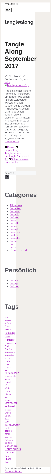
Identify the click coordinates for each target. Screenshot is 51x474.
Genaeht (14, 226)
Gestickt (14, 235)
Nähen (7, 385)
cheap (10, 332)
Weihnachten (9, 440)
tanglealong (11, 150)
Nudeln (8, 382)
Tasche (7, 428)
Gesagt (14, 229)
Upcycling (8, 437)
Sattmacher (11, 403)
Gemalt (11, 147)
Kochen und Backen (14, 244)
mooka (7, 379)
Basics (7, 326)
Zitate (8, 459)
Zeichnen (8, 443)
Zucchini (8, 462)
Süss (7, 421)
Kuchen (8, 361)
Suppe (7, 419)
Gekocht (14, 220)
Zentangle (11, 445)
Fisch (7, 346)
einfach (10, 340)
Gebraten (15, 211)
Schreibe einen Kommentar (16, 161)
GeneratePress (13, 471)
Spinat (8, 416)
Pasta (8, 394)
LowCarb (8, 367)
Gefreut (14, 217)
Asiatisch (8, 320)
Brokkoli (8, 329)
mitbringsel (9, 370)
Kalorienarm (10, 352)
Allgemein (16, 205)
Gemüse (8, 349)
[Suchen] (7, 177)
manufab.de (12, 3)
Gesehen (15, 232)
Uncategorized (18, 250)
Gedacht (14, 214)
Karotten (8, 358)
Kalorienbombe (11, 355)
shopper (8, 410)
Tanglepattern (13, 153)
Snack (8, 413)
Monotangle (10, 376)
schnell (10, 406)
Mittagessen (12, 372)
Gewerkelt (16, 238)
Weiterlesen (12, 141)
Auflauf (8, 323)
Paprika (7, 391)
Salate (8, 400)
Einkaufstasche (10, 343)
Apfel (6, 317)
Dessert (7, 337)
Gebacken (15, 208)
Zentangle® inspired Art (13, 452)
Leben (7, 364)
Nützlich (8, 388)
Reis (6, 397)
